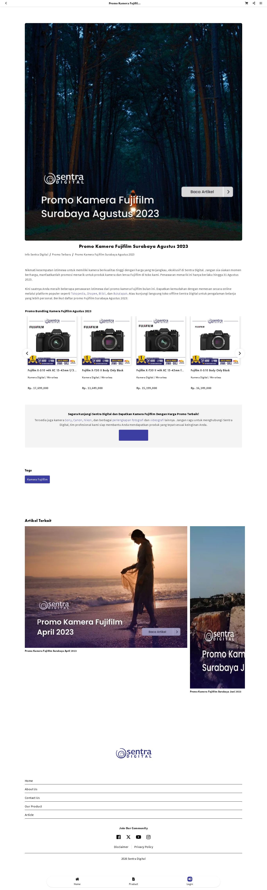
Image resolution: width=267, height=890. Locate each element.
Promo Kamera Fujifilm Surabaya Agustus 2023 (104, 254)
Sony (68, 420)
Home (29, 781)
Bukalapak (120, 293)
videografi (157, 420)
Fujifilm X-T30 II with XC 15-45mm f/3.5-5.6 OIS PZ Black (160, 370)
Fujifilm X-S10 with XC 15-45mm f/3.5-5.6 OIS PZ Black (52, 370)
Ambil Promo (133, 435)
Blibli (102, 293)
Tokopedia (78, 293)
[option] (52, 353)
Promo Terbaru (61, 254)
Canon (77, 420)
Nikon (88, 420)
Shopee (92, 293)
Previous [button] (27, 353)
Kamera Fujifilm (37, 479)
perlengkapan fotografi (128, 420)
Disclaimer (121, 847)
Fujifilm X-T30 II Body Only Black (102, 370)
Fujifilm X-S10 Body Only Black (210, 370)
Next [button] (240, 353)
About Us (31, 789)
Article (29, 815)
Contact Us (32, 798)
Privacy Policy (143, 847)
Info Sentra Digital (36, 254)
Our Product (33, 806)
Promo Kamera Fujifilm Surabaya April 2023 (51, 651)
